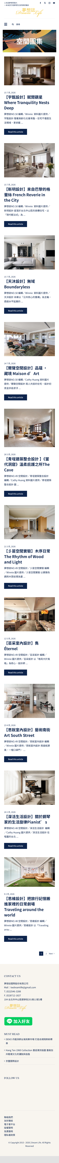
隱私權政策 (9, 1135)
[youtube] (54, 3)
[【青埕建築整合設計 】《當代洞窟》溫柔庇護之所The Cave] (29, 410)
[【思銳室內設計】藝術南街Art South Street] (29, 685)
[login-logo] (29, 9)
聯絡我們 (8, 1117)
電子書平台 (9, 1124)
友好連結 (8, 1120)
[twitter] (45, 3)
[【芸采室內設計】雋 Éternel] (29, 599)
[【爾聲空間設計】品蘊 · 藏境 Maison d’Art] (29, 324)
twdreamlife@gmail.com (23, 987)
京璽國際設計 (12, 1061)
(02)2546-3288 (13, 991)
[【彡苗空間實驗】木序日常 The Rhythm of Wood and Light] (29, 507)
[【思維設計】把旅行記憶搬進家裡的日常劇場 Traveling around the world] (29, 859)
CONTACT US (12, 976)
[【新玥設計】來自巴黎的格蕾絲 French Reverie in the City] (29, 145)
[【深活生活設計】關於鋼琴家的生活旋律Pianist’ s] (29, 772)
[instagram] (49, 3)
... (22, 122)
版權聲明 (8, 1127)
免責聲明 (8, 1131)
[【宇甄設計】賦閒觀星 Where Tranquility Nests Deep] (29, 58)
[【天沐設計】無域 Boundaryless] (29, 237)
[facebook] (40, 3)
